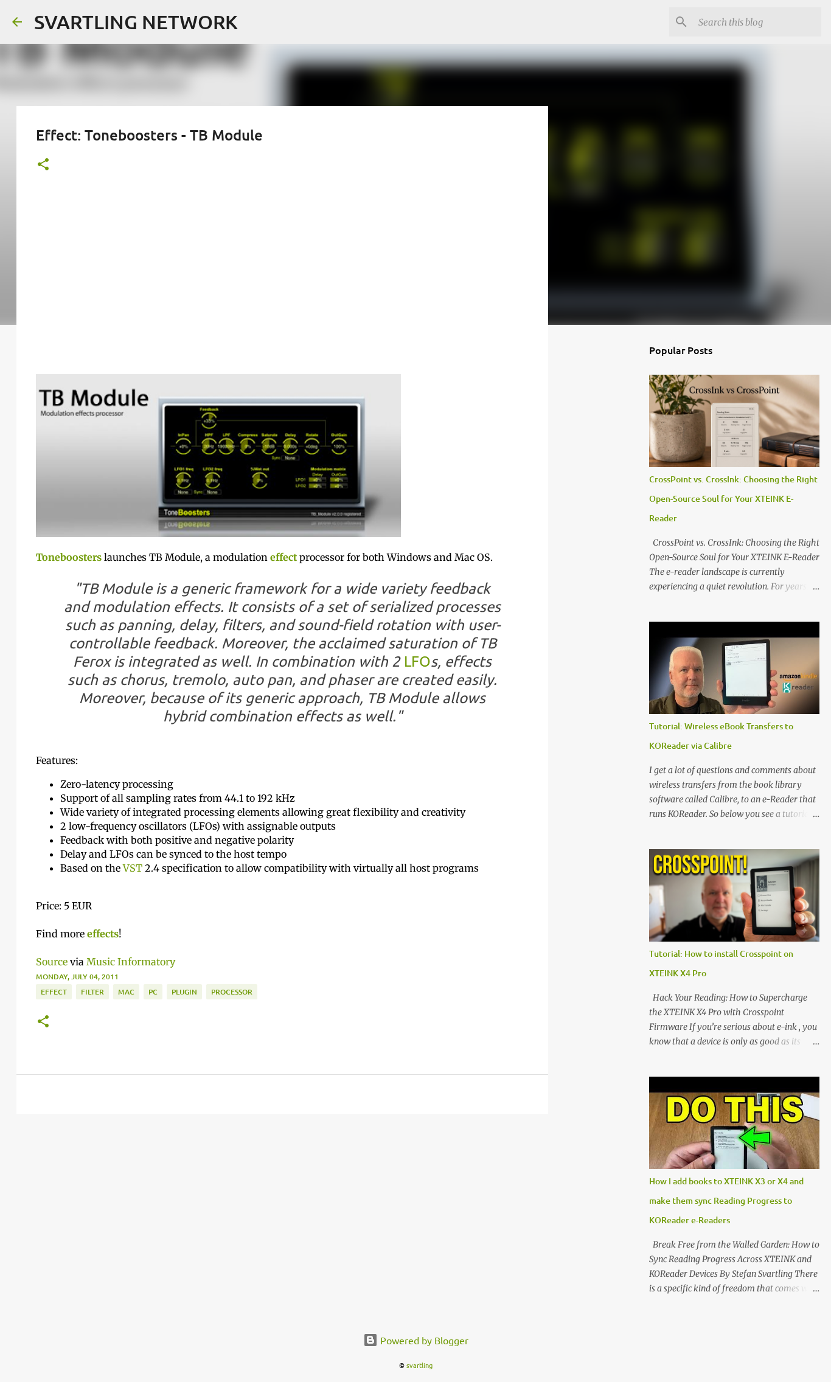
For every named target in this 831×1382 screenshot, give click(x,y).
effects (103, 934)
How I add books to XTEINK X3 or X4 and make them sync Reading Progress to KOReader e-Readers (726, 1200)
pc (153, 992)
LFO (417, 661)
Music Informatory (130, 962)
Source (52, 962)
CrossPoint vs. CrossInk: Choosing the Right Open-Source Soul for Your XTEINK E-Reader (733, 498)
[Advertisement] (282, 283)
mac (126, 992)
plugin (184, 992)
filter (92, 992)
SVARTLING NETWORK (136, 21)
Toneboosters (69, 557)
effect (283, 557)
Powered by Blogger (423, 1340)
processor (231, 992)
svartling (419, 1365)
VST (132, 868)
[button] (43, 165)
